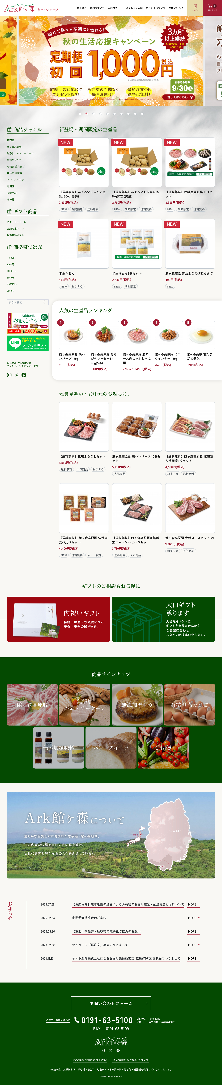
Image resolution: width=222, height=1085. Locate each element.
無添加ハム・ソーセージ (20, 153)
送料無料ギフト (15, 235)
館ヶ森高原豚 (14, 146)
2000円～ (12, 271)
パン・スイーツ (15, 179)
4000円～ (12, 284)
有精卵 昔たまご (16, 166)
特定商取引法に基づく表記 (90, 1060)
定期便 (10, 186)
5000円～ (12, 290)
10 (142, 114)
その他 (10, 199)
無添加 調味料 (14, 173)
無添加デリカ (14, 160)
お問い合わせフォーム (111, 1003)
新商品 (10, 140)
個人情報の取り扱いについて (131, 1060)
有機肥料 (12, 193)
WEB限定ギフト (15, 228)
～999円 (11, 257)
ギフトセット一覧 (16, 222)
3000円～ (12, 277)
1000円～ (11, 264)
